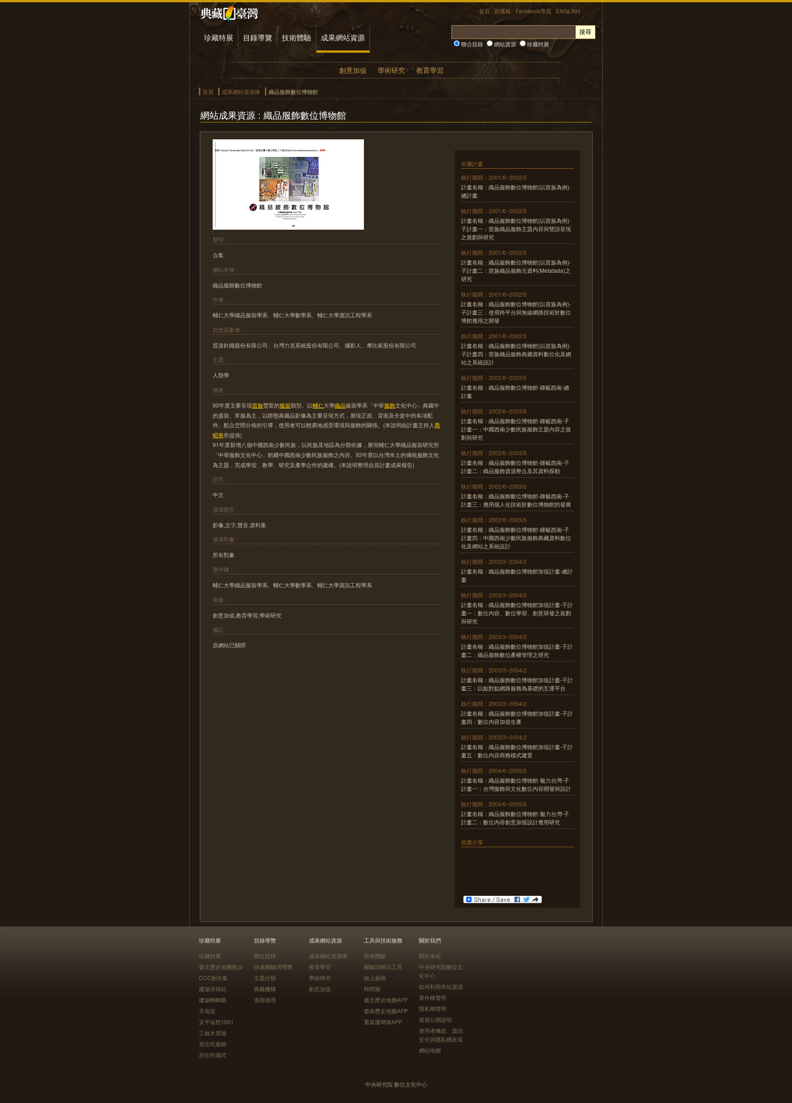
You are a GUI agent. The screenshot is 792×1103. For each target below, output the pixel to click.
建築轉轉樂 (212, 1000)
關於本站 (430, 956)
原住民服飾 (212, 1044)
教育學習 (430, 70)
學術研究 (391, 70)
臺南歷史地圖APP (386, 1011)
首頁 (484, 11)
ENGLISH (568, 11)
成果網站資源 (343, 37)
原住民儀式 (212, 1055)
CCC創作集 (213, 978)
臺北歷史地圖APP (386, 1000)
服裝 (285, 405)
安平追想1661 (216, 1022)
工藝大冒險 (212, 1033)
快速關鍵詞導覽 (273, 967)
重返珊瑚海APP (383, 1022)
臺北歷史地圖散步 (221, 967)
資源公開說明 (435, 1019)
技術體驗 (296, 37)
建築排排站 (212, 989)
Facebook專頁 (533, 11)
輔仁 (318, 405)
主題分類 (265, 978)
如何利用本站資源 (441, 986)
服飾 (389, 405)
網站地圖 (430, 1050)
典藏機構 (265, 989)
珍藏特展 (218, 37)
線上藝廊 (375, 978)
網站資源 (504, 44)
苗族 (257, 405)
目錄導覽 (257, 37)
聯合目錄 (471, 44)
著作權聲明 (432, 997)
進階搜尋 (265, 1000)
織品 (340, 405)
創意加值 (353, 70)
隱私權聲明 (432, 1008)
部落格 (503, 11)
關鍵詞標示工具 (383, 967)
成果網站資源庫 (241, 91)
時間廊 (372, 989)
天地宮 (207, 1011)
